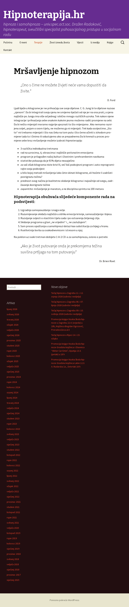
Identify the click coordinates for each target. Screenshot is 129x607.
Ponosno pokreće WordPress (64, 600)
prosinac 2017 (14, 574)
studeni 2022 (13, 449)
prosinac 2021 (14, 501)
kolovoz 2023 (13, 428)
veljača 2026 (13, 329)
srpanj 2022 (12, 470)
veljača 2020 (13, 527)
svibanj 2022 (13, 481)
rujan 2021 (12, 517)
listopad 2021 (13, 512)
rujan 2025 (12, 350)
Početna (7, 42)
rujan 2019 (12, 538)
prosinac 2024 (14, 376)
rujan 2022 (12, 460)
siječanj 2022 (13, 496)
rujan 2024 (12, 382)
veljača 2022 (13, 491)
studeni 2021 (13, 507)
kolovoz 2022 (13, 465)
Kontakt (7, 50)
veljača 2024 (13, 408)
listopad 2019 (13, 533)
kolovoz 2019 (13, 543)
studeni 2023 (13, 418)
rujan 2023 (12, 423)
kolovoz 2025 (13, 356)
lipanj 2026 (12, 309)
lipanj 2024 (12, 397)
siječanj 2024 (13, 413)
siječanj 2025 (13, 371)
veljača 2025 (13, 366)
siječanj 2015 (13, 579)
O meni (23, 42)
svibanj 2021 (13, 522)
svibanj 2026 (13, 314)
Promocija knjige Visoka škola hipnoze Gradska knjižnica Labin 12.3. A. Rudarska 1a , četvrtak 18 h (68, 363)
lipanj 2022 (12, 475)
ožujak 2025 (12, 361)
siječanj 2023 (13, 444)
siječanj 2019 (13, 548)
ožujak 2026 (12, 324)
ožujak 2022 (12, 486)
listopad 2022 (13, 454)
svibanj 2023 (13, 434)
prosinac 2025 (14, 340)
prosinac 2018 (14, 553)
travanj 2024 (13, 402)
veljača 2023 (13, 439)
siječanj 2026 (13, 335)
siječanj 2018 (13, 569)
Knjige (110, 42)
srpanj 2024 (12, 392)
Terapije (38, 42)
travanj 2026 (13, 319)
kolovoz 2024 (13, 387)
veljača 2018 (13, 564)
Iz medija (95, 42)
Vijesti (80, 42)
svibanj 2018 (13, 559)
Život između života (60, 42)
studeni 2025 (13, 345)
